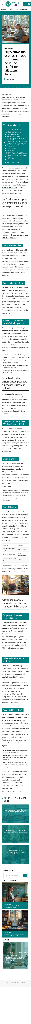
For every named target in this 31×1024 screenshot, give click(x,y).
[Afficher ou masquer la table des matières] (24, 125)
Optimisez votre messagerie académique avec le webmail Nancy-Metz (14, 934)
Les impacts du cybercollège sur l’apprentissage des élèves (15, 811)
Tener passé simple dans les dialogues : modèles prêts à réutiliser (13, 906)
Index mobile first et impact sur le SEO (17, 159)
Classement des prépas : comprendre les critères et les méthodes (15, 852)
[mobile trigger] (3, 4)
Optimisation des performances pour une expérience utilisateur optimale (16, 142)
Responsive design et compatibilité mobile (17, 156)
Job (8, 949)
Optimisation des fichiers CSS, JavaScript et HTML (15, 145)
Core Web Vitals (11, 150)
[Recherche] (25, 4)
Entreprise (10, 79)
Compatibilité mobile (13, 134)
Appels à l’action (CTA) (13, 136)
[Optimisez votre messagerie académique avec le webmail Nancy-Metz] (15, 920)
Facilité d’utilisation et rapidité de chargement (17, 139)
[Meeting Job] (12, 4)
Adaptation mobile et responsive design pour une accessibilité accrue (16, 152)
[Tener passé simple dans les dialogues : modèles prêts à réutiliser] (15, 892)
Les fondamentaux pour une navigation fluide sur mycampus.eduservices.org (14, 131)
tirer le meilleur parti (9, 188)
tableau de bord (10, 174)
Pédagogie (8, 904)
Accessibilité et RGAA (13, 162)
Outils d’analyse (11, 148)
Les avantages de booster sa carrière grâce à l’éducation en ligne (15, 831)
